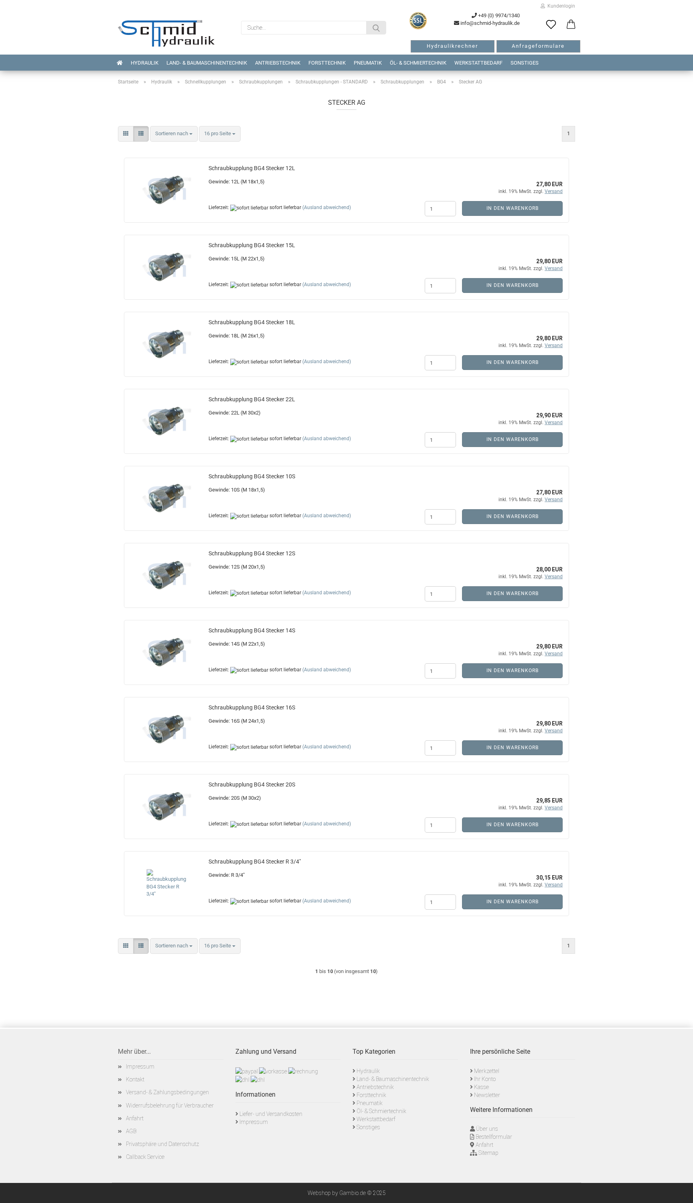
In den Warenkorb (512, 208)
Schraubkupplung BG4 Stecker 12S (252, 553)
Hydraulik (144, 63)
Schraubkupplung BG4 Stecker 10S (252, 476)
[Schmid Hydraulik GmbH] (166, 33)
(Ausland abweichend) (326, 207)
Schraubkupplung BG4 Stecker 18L (252, 322)
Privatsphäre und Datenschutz (162, 1144)
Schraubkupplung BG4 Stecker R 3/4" (255, 861)
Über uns (487, 1129)
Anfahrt (135, 1118)
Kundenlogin (560, 6)
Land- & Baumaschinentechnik (206, 63)
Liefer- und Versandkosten (270, 1114)
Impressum (140, 1066)
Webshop (319, 1193)
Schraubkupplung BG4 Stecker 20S (252, 784)
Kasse (481, 1087)
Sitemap (488, 1153)
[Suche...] (376, 28)
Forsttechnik (327, 63)
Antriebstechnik (277, 63)
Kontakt (135, 1079)
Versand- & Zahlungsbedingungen (167, 1092)
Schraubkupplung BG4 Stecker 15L (252, 245)
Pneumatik (368, 63)
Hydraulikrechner (452, 46)
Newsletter (487, 1095)
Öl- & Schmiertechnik (418, 63)
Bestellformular (494, 1137)
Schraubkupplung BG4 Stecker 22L (252, 399)
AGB (131, 1131)
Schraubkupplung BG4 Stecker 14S (252, 630)
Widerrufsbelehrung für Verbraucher (170, 1105)
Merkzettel (486, 1071)
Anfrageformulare (538, 46)
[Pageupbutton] (677, 1191)
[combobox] (174, 134)
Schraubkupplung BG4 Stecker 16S (252, 707)
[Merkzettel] (551, 25)
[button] (571, 25)
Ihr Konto (485, 1079)
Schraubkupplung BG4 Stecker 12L (252, 168)
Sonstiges (525, 63)
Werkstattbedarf (478, 63)
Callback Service (145, 1157)
